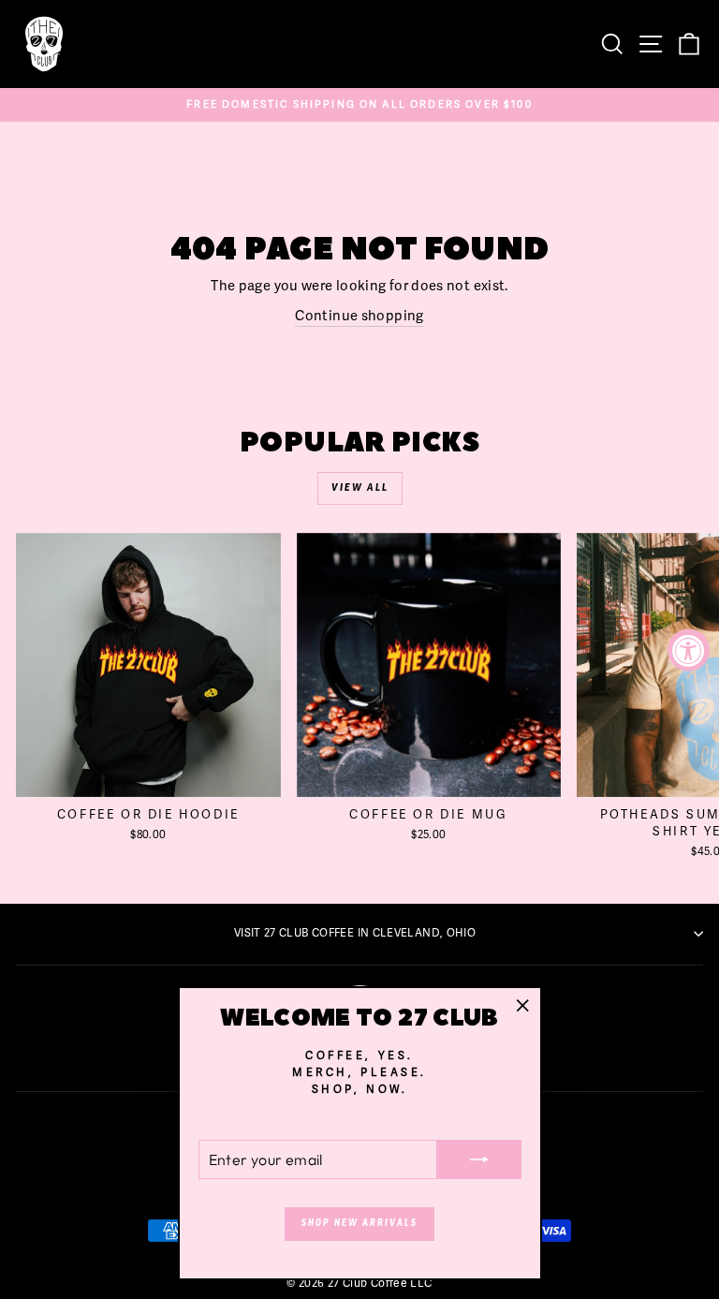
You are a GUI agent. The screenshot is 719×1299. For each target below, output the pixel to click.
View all (360, 488)
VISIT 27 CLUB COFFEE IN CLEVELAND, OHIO (355, 932)
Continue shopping (359, 315)
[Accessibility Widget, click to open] (689, 649)
